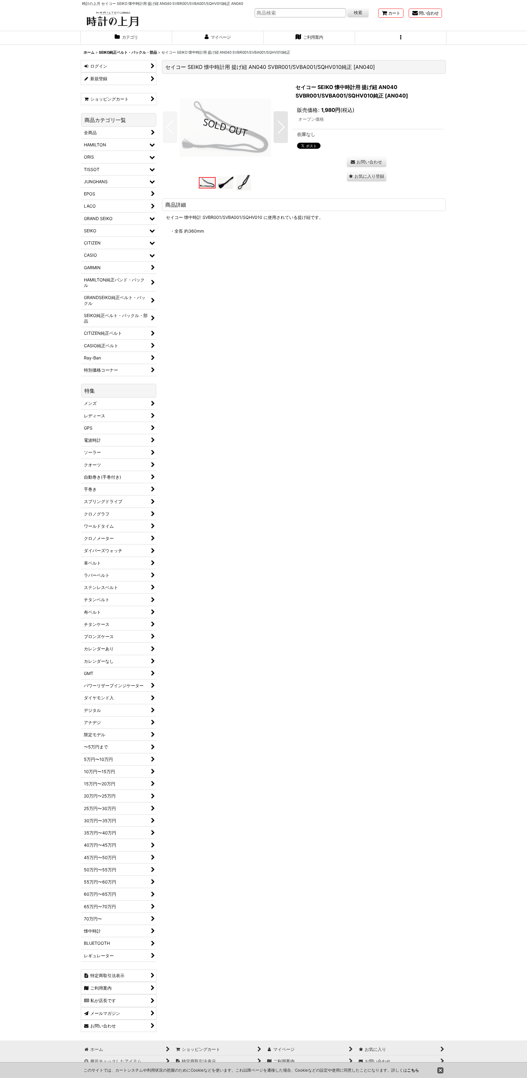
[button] (400, 38)
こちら (413, 1070)
